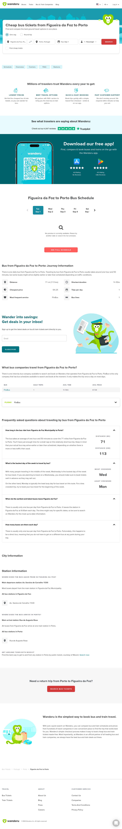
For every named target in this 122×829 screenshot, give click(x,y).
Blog (57, 4)
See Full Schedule (61, 250)
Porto (25, 769)
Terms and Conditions (81, 805)
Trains (31, 4)
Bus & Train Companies (44, 4)
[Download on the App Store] (77, 162)
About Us (42, 795)
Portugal (17, 769)
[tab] (13, 36)
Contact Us (76, 795)
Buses (24, 4)
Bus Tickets (6, 769)
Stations (56, 67)
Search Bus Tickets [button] (61, 689)
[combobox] (16, 42)
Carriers (32, 67)
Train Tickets (7, 800)
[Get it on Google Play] (100, 162)
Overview (20, 67)
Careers (41, 810)
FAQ (44, 67)
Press (40, 805)
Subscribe (10, 349)
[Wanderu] (11, 4)
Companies (76, 800)
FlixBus (7, 390)
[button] (98, 4)
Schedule (8, 67)
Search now (84, 655)
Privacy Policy (77, 810)
